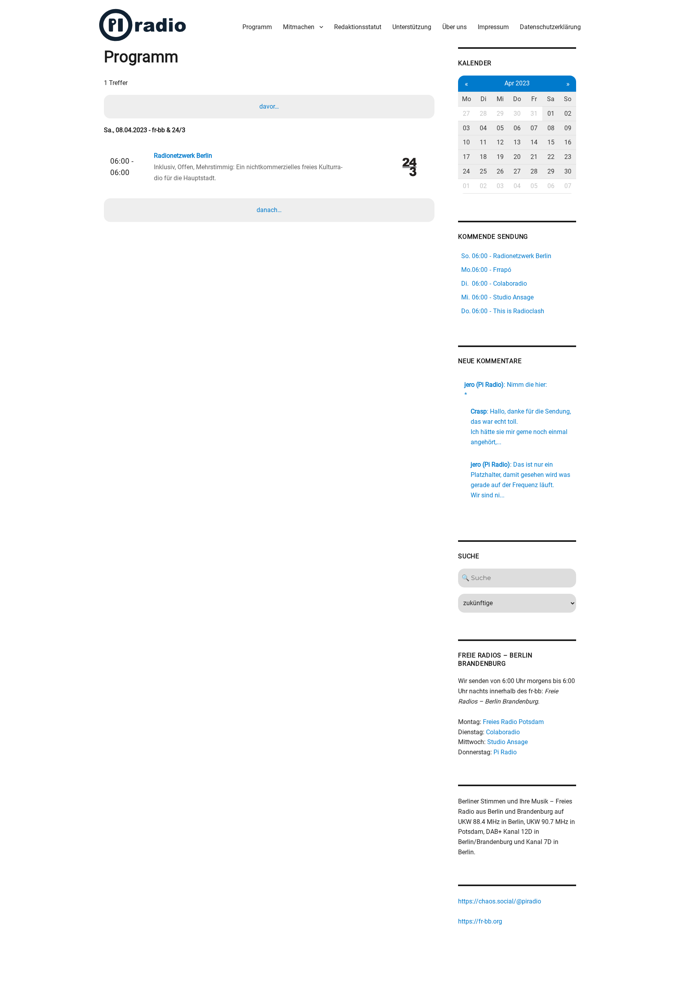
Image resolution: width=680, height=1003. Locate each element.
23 (567, 157)
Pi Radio (505, 752)
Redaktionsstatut (357, 27)
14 (534, 142)
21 (534, 157)
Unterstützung (411, 27)
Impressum (493, 27)
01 (550, 113)
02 (567, 113)
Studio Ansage (507, 742)
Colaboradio (503, 732)
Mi (500, 99)
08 (550, 128)
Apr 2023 (517, 83)
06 (517, 128)
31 (534, 113)
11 (483, 142)
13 (517, 142)
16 (567, 142)
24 (466, 171)
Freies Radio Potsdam (513, 722)
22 (550, 157)
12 (500, 142)
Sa (550, 99)
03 (466, 128)
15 (550, 142)
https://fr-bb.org (480, 921)
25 (483, 171)
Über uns (454, 27)
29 (500, 113)
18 (483, 157)
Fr (534, 99)
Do (517, 99)
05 (500, 128)
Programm (257, 27)
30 (517, 113)
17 (466, 157)
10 (466, 142)
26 (500, 171)
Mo (466, 99)
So (567, 99)
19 (500, 157)
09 (567, 128)
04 (483, 128)
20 (517, 157)
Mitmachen (298, 27)
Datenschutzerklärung (550, 27)
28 (483, 113)
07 (534, 128)
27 (466, 113)
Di (483, 99)
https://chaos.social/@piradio (499, 901)
